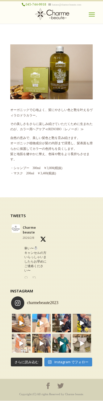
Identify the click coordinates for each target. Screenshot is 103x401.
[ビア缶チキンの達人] (21, 323)
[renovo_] (51, 98)
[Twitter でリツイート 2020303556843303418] (35, 278)
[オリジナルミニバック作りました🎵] (82, 343)
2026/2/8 (28, 238)
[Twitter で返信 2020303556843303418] (27, 278)
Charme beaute (29, 230)
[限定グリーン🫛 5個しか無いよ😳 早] (61, 323)
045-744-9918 (36, 4)
